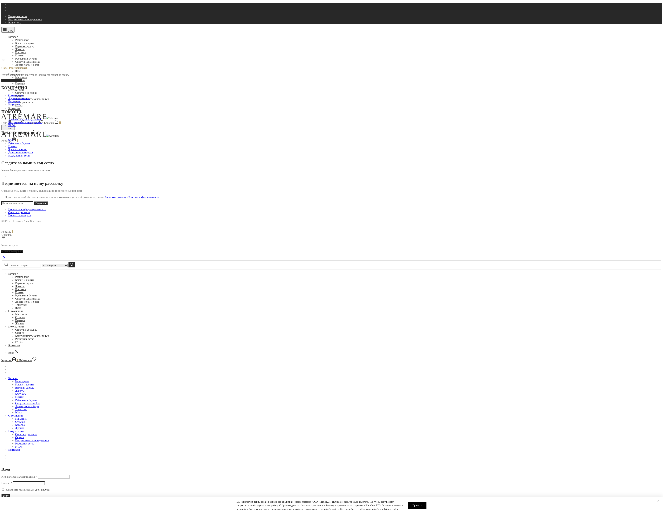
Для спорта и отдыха (20, 152)
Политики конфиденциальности (143, 197)
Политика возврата (19, 215)
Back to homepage (11, 80)
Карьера (20, 83)
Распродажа (22, 39)
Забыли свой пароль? (37, 489)
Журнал (19, 323)
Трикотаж (21, 304)
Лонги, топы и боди (27, 64)
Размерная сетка (17, 16)
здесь (265, 509)
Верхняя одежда (24, 46)
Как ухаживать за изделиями (25, 19)
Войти (6, 496)
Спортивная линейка (27, 61)
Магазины (21, 77)
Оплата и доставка (26, 92)
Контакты (14, 108)
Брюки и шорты (24, 43)
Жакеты (20, 49)
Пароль (6, 483)
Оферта (19, 332)
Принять (417, 505)
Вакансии (14, 101)
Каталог (13, 36)
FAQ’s (12, 125)
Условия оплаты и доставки (24, 119)
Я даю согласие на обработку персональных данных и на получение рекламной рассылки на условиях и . (82, 197)
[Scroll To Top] (3, 258)
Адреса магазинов (19, 98)
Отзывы (20, 317)
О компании (15, 95)
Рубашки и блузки (26, 58)
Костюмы (20, 52)
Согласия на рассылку (115, 197)
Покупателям (16, 326)
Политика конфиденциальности (27, 209)
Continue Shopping (12, 251)
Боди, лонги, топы (19, 155)
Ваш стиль (14, 22)
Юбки (18, 71)
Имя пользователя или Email (19, 476)
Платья (19, 55)
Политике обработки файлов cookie (379, 509)
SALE (11, 140)
